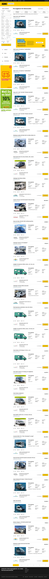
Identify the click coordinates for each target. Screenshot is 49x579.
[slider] (3, 42)
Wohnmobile (15, 0)
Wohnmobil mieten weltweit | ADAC (7, 0)
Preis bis (7, 22)
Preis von (2, 22)
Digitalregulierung (40, 576)
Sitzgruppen (6, 57)
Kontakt (26, 572)
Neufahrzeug (3, 11)
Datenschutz (26, 576)
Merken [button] (15, 84)
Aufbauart (5, 49)
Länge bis (7, 29)
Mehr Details (45, 33)
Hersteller (2, 13)
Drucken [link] (23, 84)
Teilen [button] (19, 84)
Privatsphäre (35, 576)
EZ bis (7, 19)
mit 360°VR (9, 35)
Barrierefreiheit (31, 576)
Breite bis (7, 32)
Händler (24, 0)
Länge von (2, 29)
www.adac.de (46, 0)
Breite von (2, 32)
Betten (5, 53)
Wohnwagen (19, 0)
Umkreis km (3, 41)
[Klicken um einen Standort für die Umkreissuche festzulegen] (7, 42)
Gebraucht (19, 136)
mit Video (3, 35)
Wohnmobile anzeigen (6, 44)
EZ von (2, 19)
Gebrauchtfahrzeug (9, 11)
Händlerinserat (15, 17)
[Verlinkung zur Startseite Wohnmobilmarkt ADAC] (3, 4)
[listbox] (43, 8)
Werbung (14, 37)
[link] (24, 16)
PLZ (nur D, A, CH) (8, 37)
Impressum (45, 576)
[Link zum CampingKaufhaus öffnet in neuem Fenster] (6, 100)
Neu (18, 17)
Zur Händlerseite (39, 33)
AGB (23, 576)
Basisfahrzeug (3, 16)
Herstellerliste (27, 569)
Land (2, 37)
